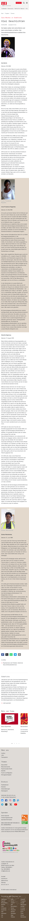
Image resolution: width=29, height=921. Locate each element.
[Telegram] (2, 804)
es (6, 884)
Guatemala (3, 909)
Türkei (22, 913)
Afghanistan (4, 899)
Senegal (22, 902)
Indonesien (3, 913)
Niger (12, 915)
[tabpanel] (9, 727)
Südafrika (5, 676)
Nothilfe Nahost (20, 8)
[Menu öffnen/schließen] (25, 3)
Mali (12, 904)
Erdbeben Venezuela (7, 8)
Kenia (12, 901)
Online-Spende (5, 815)
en (4, 884)
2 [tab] (14, 743)
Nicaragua (13, 913)
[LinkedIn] (14, 800)
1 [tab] (12, 743)
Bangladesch (4, 902)
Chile (2, 906)
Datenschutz (4, 880)
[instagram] (10, 800)
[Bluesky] (2, 800)
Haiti (2, 911)
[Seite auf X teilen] (6, 654)
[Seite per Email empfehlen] (19, 654)
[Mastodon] (18, 800)
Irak (2, 915)
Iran (2, 917)
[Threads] (6, 804)
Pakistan (13, 917)
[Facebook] (6, 800)
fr (8, 884)
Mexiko (12, 908)
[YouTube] (15, 804)
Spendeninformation (6, 819)
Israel (12, 899)
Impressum (4, 878)
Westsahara (23, 917)
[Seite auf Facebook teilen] (2, 654)
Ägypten (3, 901)
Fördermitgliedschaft (6, 817)
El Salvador (3, 908)
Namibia (13, 911)
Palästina (23, 899)
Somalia (22, 906)
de (2, 884)
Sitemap (3, 882)
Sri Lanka (23, 908)
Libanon (13, 902)
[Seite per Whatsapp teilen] (11, 654)
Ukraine (22, 915)
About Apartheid (6, 726)
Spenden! (18, 2)
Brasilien (3, 904)
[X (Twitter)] (10, 804)
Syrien (22, 911)
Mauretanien (14, 906)
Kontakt (3, 876)
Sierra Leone (23, 904)
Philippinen (23, 901)
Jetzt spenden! (7, 703)
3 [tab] (16, 743)
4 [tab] (19, 743)
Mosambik (13, 909)
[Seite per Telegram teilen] (15, 654)
